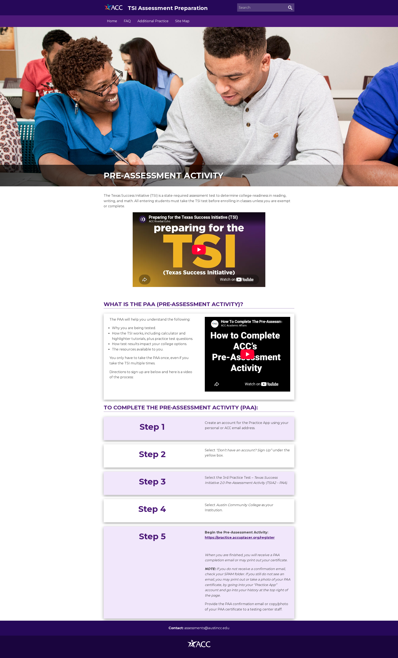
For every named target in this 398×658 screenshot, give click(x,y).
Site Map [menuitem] (182, 21)
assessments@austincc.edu (206, 628)
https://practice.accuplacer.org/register (240, 538)
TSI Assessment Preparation (168, 8)
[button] (290, 8)
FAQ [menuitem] (127, 21)
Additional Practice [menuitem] (153, 21)
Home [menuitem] (112, 21)
